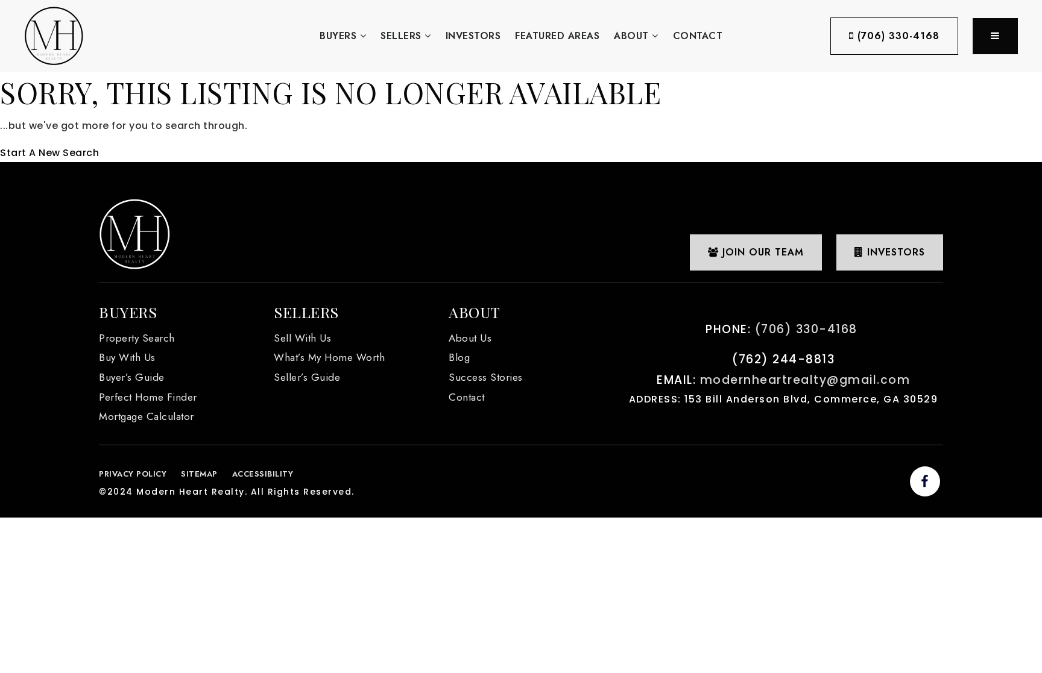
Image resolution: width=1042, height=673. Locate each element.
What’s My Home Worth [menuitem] (329, 357)
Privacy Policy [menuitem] (132, 474)
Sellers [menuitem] (402, 36)
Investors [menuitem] (473, 36)
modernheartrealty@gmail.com (805, 380)
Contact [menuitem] (698, 36)
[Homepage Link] (54, 35)
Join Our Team (761, 252)
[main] (521, 117)
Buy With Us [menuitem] (127, 357)
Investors (894, 252)
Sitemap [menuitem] (199, 474)
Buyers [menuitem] (340, 36)
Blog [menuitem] (459, 357)
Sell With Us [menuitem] (302, 338)
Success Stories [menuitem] (486, 377)
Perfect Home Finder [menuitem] (148, 397)
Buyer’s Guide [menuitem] (132, 377)
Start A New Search (49, 153)
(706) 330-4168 (896, 36)
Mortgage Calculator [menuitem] (146, 416)
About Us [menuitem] (470, 338)
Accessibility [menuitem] (263, 474)
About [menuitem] (633, 36)
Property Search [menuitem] (137, 338)
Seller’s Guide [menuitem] (307, 377)
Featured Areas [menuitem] (557, 36)
